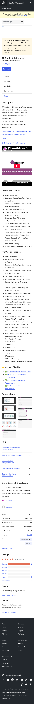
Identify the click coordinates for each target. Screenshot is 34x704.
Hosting (4, 631)
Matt (4, 660)
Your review (6, 581)
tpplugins (9, 507)
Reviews (7, 81)
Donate (21, 647)
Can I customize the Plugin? (11, 469)
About (4, 624)
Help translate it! (22, 15)
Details (6, 76)
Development (8, 91)
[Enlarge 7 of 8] (30, 410)
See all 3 (29, 535)
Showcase (21, 624)
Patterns (21, 634)
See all (30, 581)
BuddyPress (7, 666)
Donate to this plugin (9, 612)
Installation (7, 86)
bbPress (6, 663)
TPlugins (7, 64)
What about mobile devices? (12, 455)
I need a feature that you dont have (8, 462)
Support (6, 96)
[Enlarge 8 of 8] (30, 421)
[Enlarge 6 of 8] (30, 400)
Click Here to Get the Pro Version (13, 143)
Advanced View (7, 548)
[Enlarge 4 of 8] (14, 424)
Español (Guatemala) (13, 675)
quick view (28, 543)
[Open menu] (31, 3)
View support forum (8, 595)
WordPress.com (8, 656)
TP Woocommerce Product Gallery (19, 372)
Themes (21, 627)
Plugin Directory (7, 8)
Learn (4, 640)
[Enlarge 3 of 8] (14, 415)
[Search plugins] (22, 22)
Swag (21, 650)
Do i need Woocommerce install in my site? (11, 448)
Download (6, 69)
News (4, 627)
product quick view (26, 539)
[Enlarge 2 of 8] (14, 408)
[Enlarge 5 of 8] (14, 431)
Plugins (20, 631)
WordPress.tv (7, 650)
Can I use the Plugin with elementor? (9, 475)
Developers (6, 647)
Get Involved (22, 640)
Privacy (4, 634)
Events (20, 643)
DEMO (4, 139)
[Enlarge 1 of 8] (14, 400)
